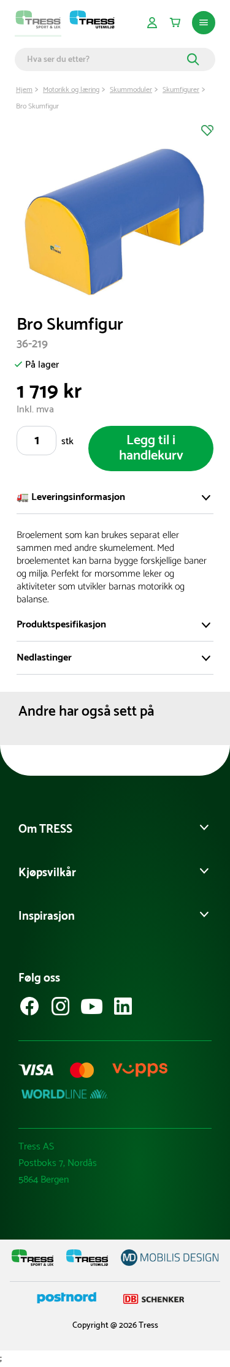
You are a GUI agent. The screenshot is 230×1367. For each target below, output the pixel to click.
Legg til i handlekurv (151, 448)
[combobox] (105, 59)
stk (67, 441)
